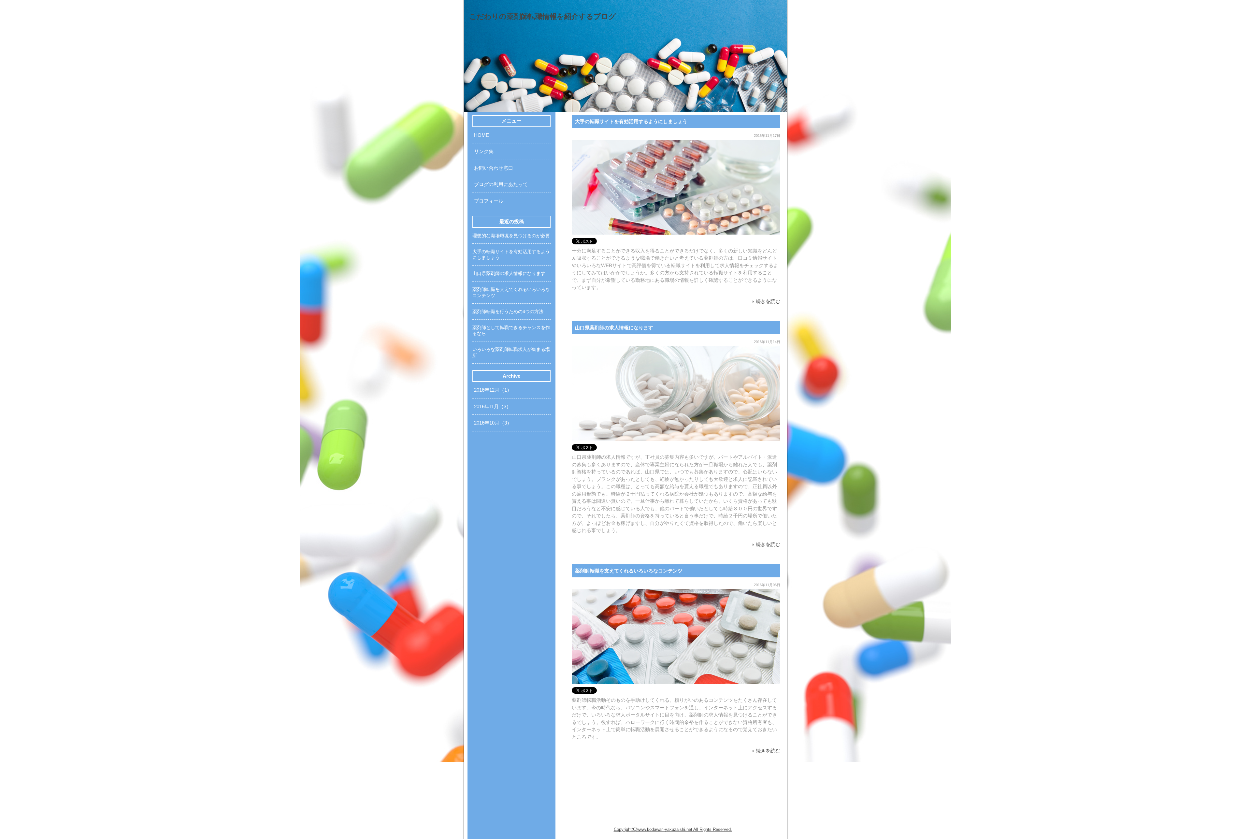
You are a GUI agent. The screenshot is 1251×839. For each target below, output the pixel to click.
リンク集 (484, 151)
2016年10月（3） (493, 423)
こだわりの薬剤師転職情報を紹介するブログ (542, 16)
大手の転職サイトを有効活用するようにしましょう (631, 121)
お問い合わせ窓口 (493, 168)
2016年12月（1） (493, 390)
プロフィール (488, 201)
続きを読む (768, 301)
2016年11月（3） (492, 406)
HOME (481, 135)
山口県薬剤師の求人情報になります (614, 327)
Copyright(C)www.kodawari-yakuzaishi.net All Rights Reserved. (673, 829)
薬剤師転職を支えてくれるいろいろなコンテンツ (629, 570)
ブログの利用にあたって (501, 184)
